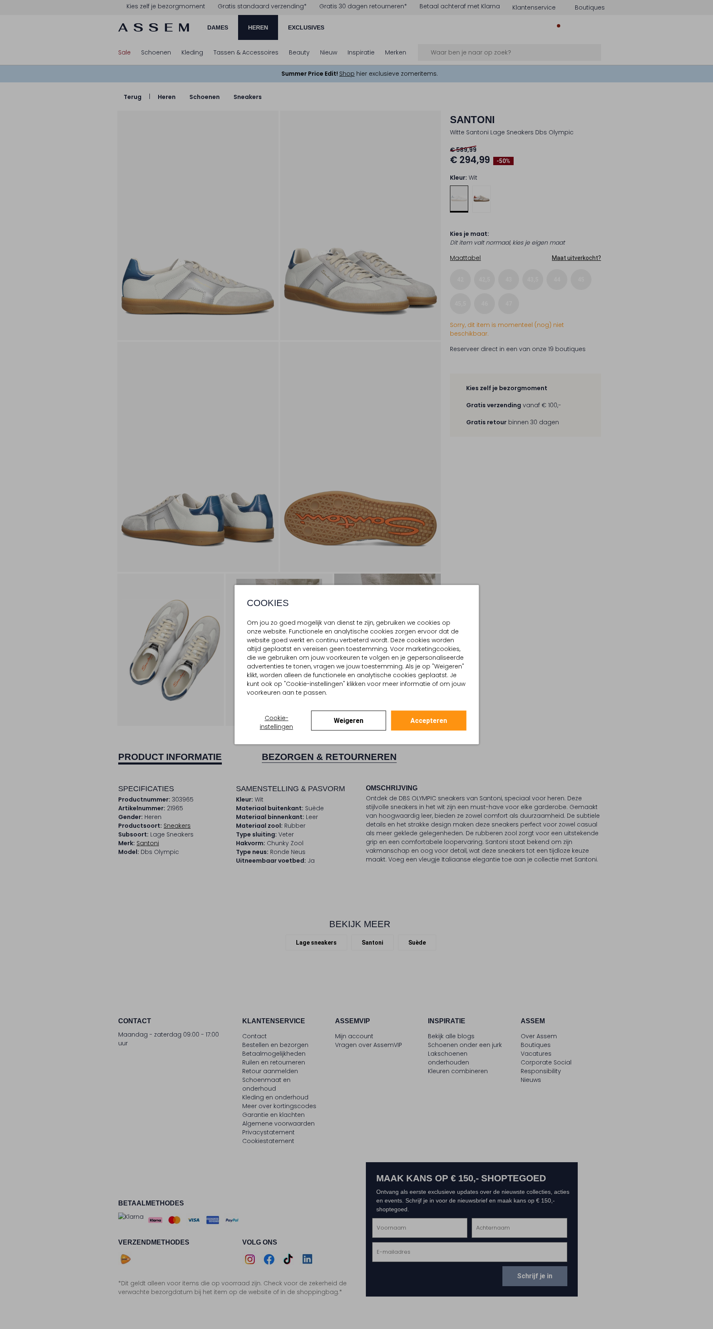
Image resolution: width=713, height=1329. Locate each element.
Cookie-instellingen (276, 722)
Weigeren (348, 721)
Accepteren (428, 721)
